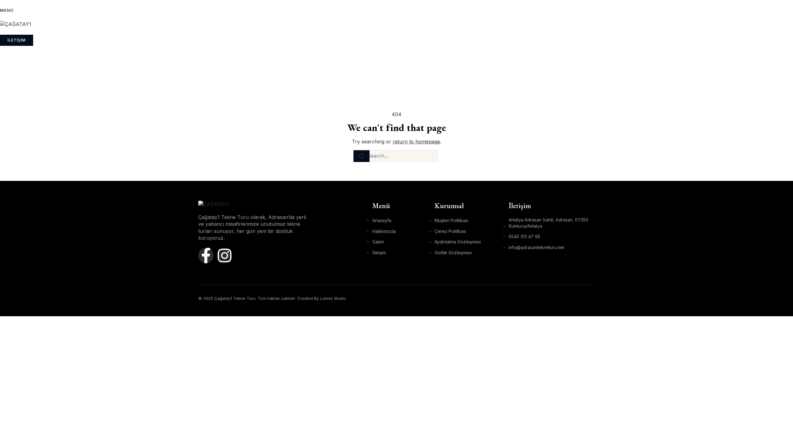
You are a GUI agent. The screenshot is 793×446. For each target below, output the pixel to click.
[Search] (361, 156)
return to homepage (416, 141)
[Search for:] (396, 156)
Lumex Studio (333, 298)
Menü (7, 10)
